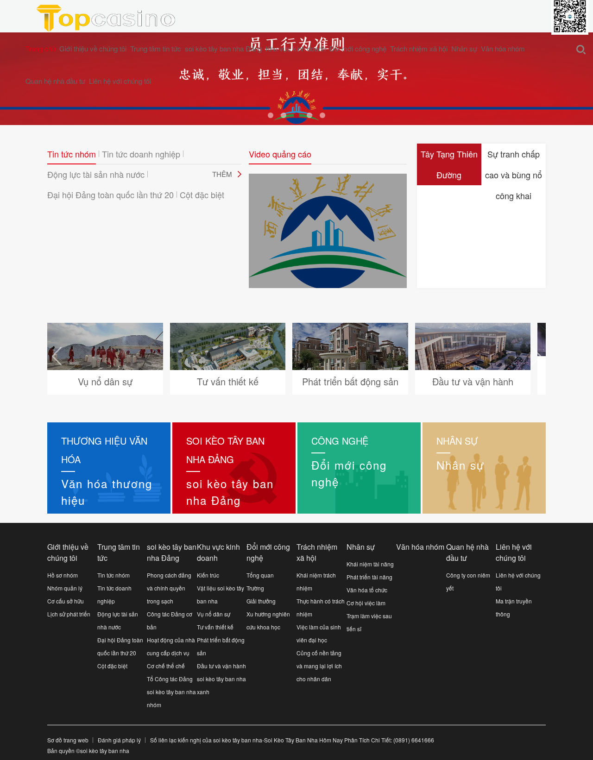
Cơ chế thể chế (166, 666)
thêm (222, 174)
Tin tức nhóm (71, 154)
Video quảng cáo (280, 154)
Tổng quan (260, 575)
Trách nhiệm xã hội (419, 48)
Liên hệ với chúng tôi (120, 81)
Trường (255, 588)
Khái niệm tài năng (370, 564)
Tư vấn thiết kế (215, 627)
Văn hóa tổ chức (367, 590)
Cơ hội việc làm (366, 603)
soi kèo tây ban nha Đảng (223, 48)
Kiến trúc (208, 575)
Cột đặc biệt (202, 194)
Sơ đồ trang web (67, 740)
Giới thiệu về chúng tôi (92, 48)
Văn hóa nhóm (503, 48)
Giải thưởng (261, 601)
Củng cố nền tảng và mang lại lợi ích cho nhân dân (319, 666)
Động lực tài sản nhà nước (96, 174)
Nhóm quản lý (64, 588)
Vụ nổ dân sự (213, 614)
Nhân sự (464, 48)
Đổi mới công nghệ (357, 48)
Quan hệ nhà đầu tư (55, 81)
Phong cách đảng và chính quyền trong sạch (169, 588)
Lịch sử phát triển (68, 614)
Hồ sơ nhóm (62, 575)
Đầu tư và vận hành (221, 666)
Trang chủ (40, 48)
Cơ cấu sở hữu (65, 601)
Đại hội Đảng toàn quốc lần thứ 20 (110, 194)
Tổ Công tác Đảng (170, 679)
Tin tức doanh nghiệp (141, 154)
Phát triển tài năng (369, 577)
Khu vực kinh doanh (295, 48)
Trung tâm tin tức (155, 48)
